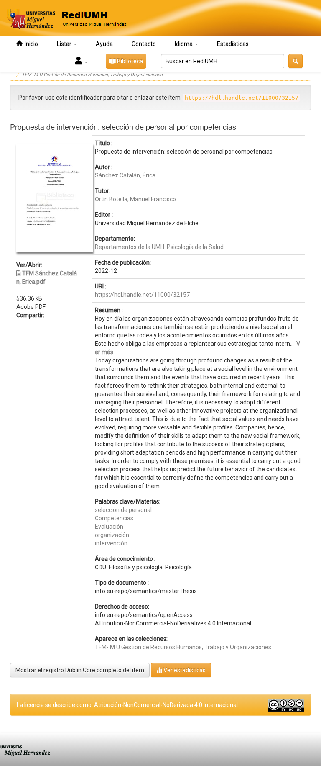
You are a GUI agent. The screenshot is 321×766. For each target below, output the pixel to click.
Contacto (144, 44)
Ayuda (104, 44)
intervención (111, 543)
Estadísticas (233, 44)
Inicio (30, 44)
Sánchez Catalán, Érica (125, 175)
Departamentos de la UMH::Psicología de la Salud (159, 247)
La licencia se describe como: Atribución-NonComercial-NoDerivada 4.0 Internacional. (128, 705)
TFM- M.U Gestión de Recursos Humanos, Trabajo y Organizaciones (92, 74)
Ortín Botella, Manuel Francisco (135, 199)
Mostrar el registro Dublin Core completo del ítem (79, 670)
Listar (65, 44)
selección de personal (123, 509)
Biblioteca (129, 61)
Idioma (184, 44)
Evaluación (109, 526)
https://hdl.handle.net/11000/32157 (142, 294)
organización (112, 535)
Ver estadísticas (184, 670)
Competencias (114, 518)
